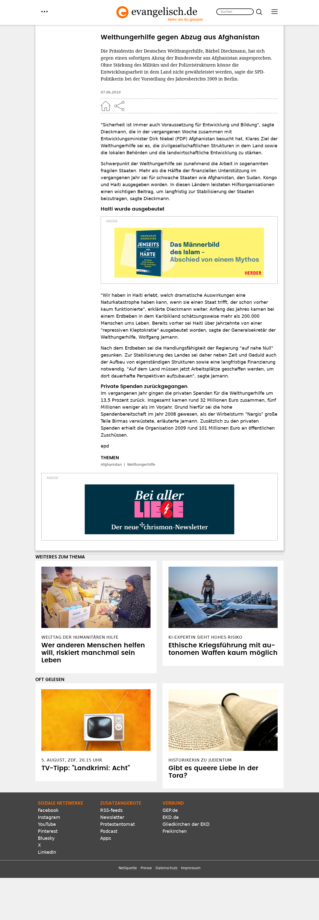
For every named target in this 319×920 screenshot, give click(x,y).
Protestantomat (117, 824)
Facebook (48, 810)
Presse (146, 868)
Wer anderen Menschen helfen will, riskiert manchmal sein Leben (93, 653)
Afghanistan (111, 464)
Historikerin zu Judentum (200, 760)
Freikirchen (174, 831)
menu (44, 11)
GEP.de (170, 810)
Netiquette (128, 868)
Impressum (191, 868)
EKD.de (170, 817)
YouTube (47, 824)
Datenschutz (166, 868)
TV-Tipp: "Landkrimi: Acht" (85, 768)
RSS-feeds (111, 810)
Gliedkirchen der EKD (186, 824)
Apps (105, 838)
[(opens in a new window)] (189, 253)
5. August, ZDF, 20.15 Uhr (71, 760)
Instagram (49, 817)
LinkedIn (47, 852)
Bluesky (46, 838)
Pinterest (48, 831)
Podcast (108, 831)
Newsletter (112, 817)
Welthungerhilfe (141, 464)
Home (106, 106)
